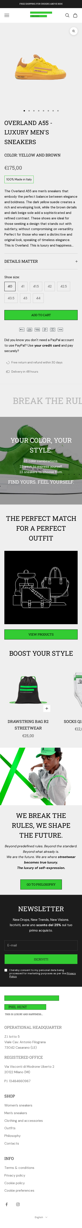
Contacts (11, 1143)
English (39, 1217)
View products (41, 634)
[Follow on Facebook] (6, 1204)
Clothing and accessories (23, 1121)
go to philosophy (41, 884)
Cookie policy (14, 1183)
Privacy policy (14, 1175)
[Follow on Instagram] (18, 1204)
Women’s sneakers (18, 1105)
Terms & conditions (19, 1168)
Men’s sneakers (15, 1113)
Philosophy (12, 1136)
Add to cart (41, 315)
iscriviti (41, 959)
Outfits (10, 1128)
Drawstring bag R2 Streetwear (28, 725)
